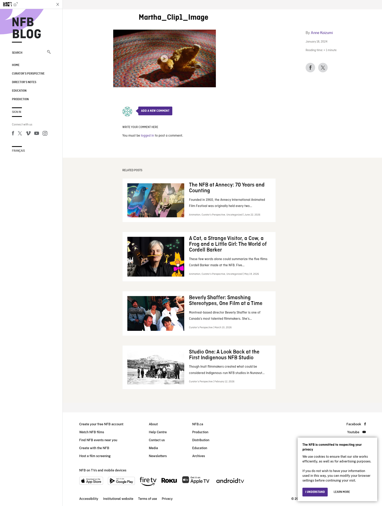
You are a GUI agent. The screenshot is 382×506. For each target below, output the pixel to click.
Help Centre (158, 432)
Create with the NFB (94, 448)
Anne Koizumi (322, 33)
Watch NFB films (91, 432)
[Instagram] (45, 134)
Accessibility (88, 499)
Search (17, 52)
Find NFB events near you (98, 440)
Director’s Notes (24, 82)
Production (20, 99)
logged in (147, 136)
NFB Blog (26, 29)
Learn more (342, 492)
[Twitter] (20, 134)
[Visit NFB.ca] (26, 4)
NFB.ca (197, 424)
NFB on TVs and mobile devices (102, 470)
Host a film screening (95, 456)
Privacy (167, 499)
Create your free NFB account (101, 424)
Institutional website (118, 499)
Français (18, 150)
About (153, 424)
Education (19, 90)
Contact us (157, 440)
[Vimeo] (28, 134)
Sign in (16, 112)
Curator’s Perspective (28, 73)
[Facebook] (13, 134)
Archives (198, 456)
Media (153, 448)
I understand (315, 492)
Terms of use (147, 499)
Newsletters (158, 456)
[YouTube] (36, 134)
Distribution (200, 440)
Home (15, 65)
